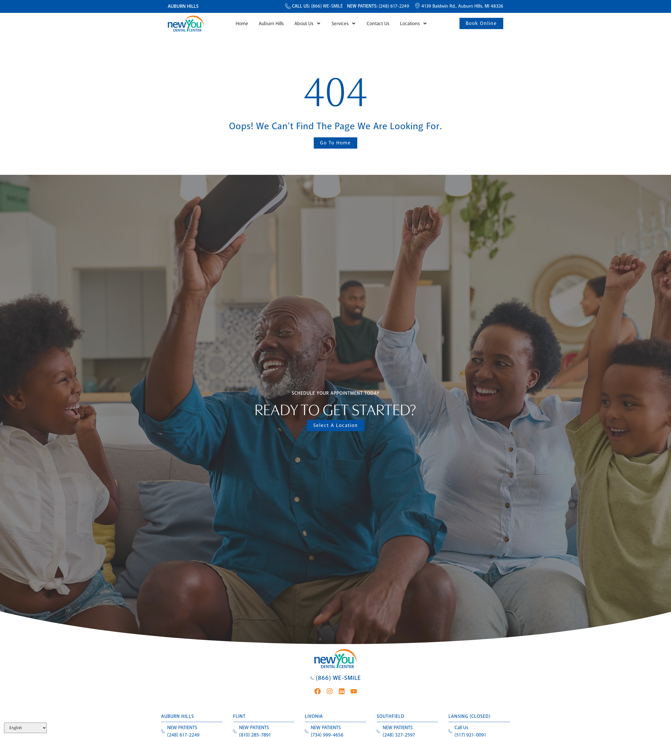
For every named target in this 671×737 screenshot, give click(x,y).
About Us (303, 23)
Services (340, 23)
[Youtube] (353, 691)
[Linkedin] (341, 691)
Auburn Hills (271, 23)
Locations (410, 23)
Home (242, 23)
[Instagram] (329, 691)
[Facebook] (317, 691)
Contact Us (378, 23)
